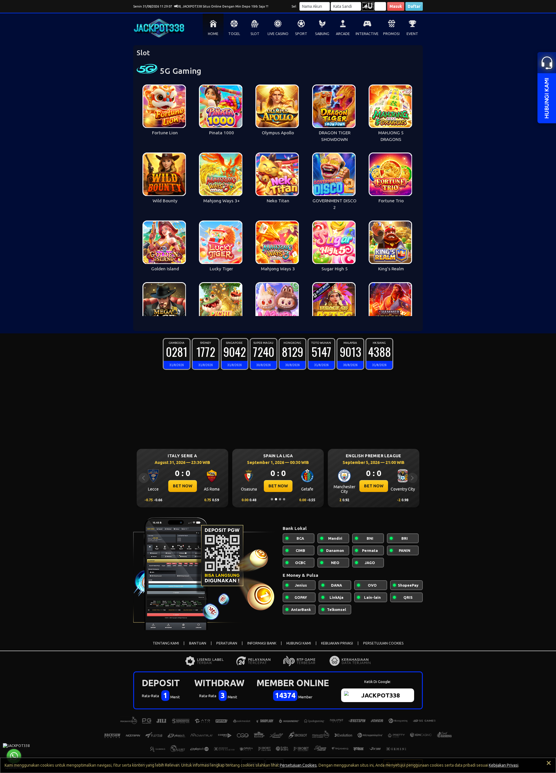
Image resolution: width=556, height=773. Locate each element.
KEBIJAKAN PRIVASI (337, 643)
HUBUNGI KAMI (298, 643)
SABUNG (322, 34)
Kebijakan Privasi (503, 765)
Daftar (414, 6)
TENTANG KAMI (166, 643)
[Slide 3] (280, 499)
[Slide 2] (276, 499)
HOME (213, 34)
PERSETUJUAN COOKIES (383, 643)
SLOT (254, 34)
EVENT (412, 34)
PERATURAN (226, 643)
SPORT (301, 34)
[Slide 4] (284, 499)
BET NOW (204, 486)
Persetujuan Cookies (298, 765)
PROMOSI (391, 34)
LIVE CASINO (278, 34)
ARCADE (343, 34)
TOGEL (234, 34)
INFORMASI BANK (261, 643)
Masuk (395, 6)
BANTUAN (197, 643)
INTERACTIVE (367, 34)
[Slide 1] (272, 499)
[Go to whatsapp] (14, 756)
